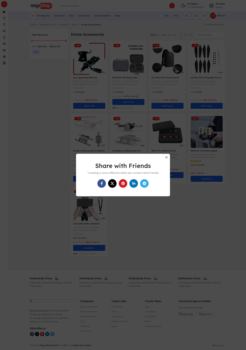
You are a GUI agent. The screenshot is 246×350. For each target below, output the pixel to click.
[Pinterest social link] (123, 183)
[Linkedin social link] (133, 183)
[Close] (166, 157)
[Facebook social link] (101, 183)
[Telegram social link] (144, 183)
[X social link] (112, 183)
